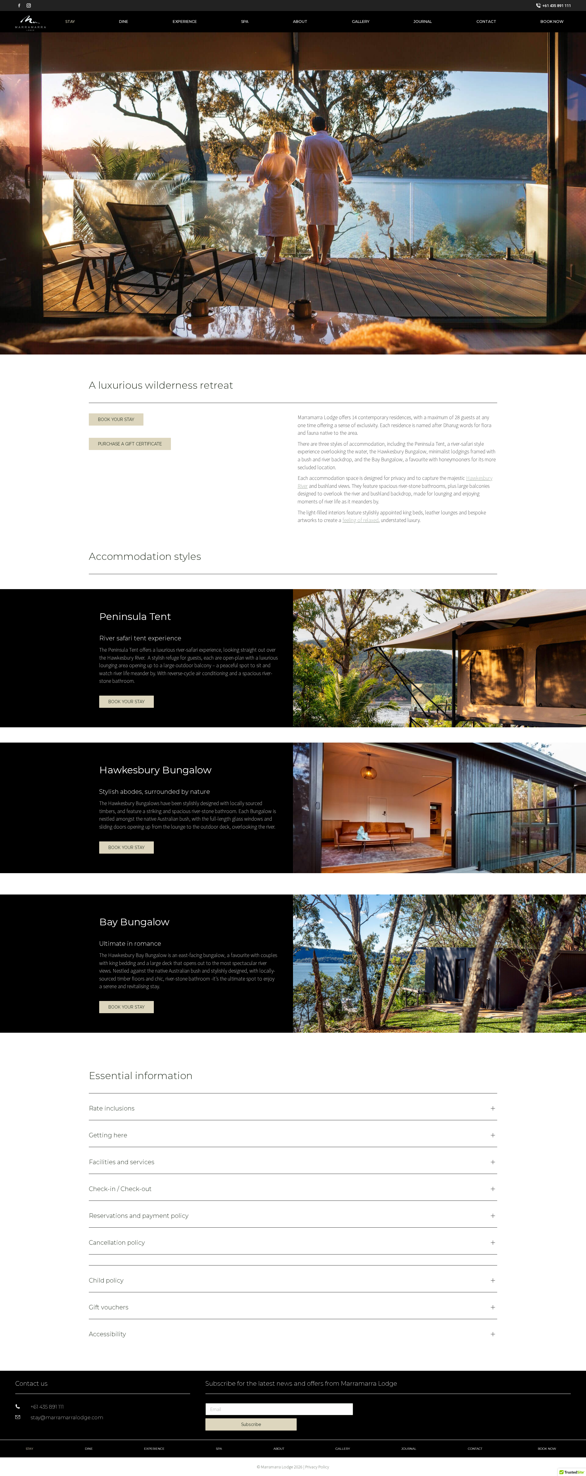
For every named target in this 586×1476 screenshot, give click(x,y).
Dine (89, 1449)
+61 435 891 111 (556, 5)
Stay (29, 1449)
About (278, 1449)
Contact (475, 1449)
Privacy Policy (317, 1467)
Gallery (342, 1449)
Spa (219, 1449)
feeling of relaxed (360, 520)
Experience (154, 1449)
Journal (408, 1449)
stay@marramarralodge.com (67, 1417)
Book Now (547, 1449)
